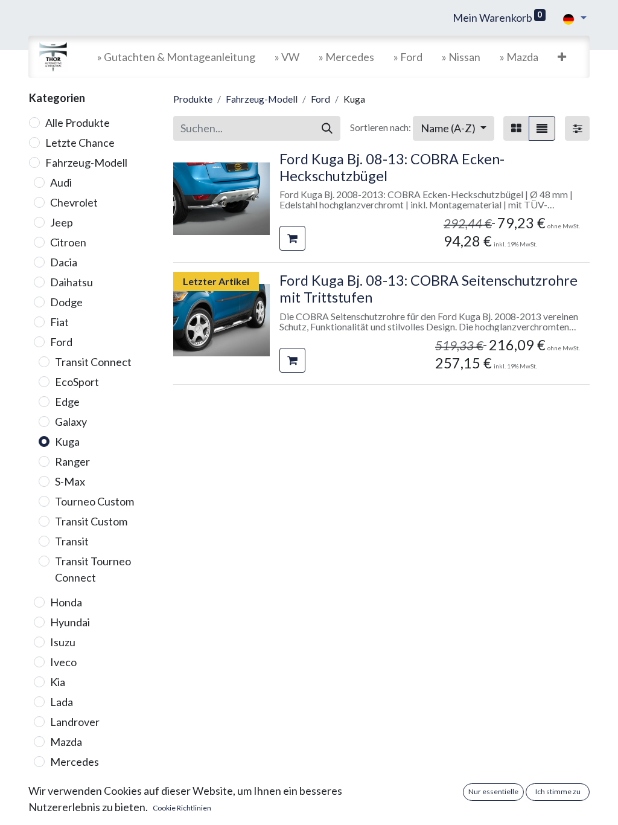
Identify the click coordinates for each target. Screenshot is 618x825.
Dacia (63, 262)
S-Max (70, 481)
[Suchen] (327, 128)
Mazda (66, 741)
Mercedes (74, 761)
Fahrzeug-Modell (86, 162)
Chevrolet (74, 202)
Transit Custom (91, 521)
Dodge (66, 302)
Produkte (192, 98)
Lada (61, 701)
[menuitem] (176, 57)
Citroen (68, 242)
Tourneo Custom (94, 501)
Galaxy (71, 421)
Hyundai (70, 622)
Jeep (61, 222)
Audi (61, 182)
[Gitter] (516, 128)
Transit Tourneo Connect (93, 569)
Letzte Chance (80, 142)
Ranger (72, 461)
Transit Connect (93, 361)
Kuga (67, 441)
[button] (562, 57)
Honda (66, 602)
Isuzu (62, 642)
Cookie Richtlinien (182, 807)
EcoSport (77, 381)
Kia (57, 682)
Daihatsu (71, 282)
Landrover (75, 721)
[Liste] (542, 128)
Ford (61, 341)
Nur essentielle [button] (493, 791)
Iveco (63, 662)
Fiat (59, 322)
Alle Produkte (77, 122)
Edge (67, 401)
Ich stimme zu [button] (558, 791)
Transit (72, 541)
